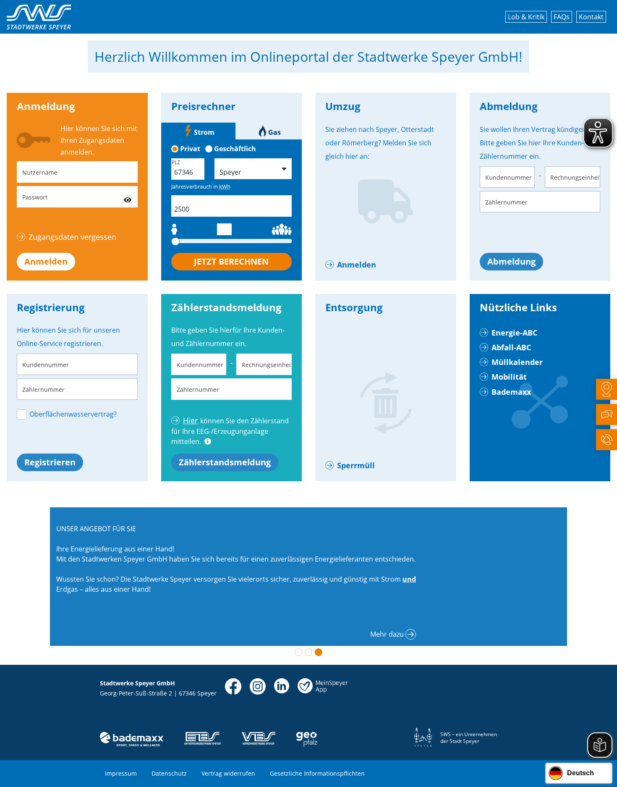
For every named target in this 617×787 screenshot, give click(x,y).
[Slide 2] (308, 652)
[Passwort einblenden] (128, 196)
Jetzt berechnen (231, 261)
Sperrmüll (356, 465)
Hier (190, 420)
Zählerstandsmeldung (225, 462)
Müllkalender (517, 362)
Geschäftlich (235, 148)
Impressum (121, 773)
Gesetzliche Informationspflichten (317, 773)
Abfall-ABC (511, 347)
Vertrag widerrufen (228, 773)
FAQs (562, 16)
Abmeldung (511, 261)
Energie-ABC (514, 333)
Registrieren (50, 462)
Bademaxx (511, 392)
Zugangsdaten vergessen (72, 237)
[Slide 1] (298, 652)
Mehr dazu (387, 634)
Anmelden (46, 261)
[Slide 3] (318, 652)
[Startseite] (39, 17)
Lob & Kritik (526, 16)
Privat (190, 148)
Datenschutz (169, 773)
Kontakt (591, 16)
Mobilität (509, 377)
